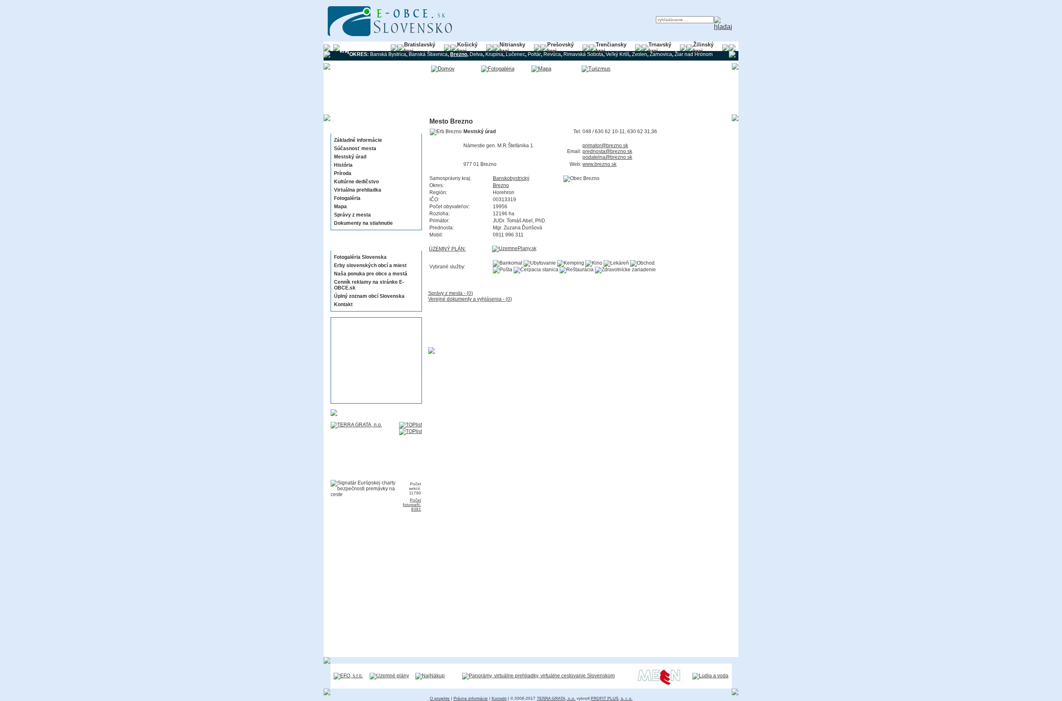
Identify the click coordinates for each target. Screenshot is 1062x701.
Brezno (501, 185)
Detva (476, 54)
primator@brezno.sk (605, 145)
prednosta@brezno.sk (607, 151)
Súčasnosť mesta (355, 148)
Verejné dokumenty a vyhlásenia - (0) (470, 299)
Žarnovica (661, 54)
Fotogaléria (347, 198)
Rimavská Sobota (583, 54)
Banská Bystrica (388, 54)
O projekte (440, 698)
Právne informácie (470, 698)
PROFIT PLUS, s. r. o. (612, 698)
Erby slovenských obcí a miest (370, 265)
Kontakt (343, 304)
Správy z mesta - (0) (450, 293)
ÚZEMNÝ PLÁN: (447, 249)
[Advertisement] (373, 360)
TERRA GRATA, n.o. (556, 698)
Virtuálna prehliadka (357, 190)
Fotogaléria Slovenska (360, 257)
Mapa (340, 206)
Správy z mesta (352, 215)
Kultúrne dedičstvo (356, 182)
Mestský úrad (350, 157)
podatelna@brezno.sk (607, 157)
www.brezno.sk (599, 164)
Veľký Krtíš (617, 54)
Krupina (494, 54)
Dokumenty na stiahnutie (363, 223)
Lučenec (515, 54)
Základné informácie (358, 140)
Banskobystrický (511, 178)
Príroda (342, 173)
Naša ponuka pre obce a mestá (370, 274)
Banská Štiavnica (428, 54)
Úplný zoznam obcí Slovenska (369, 296)
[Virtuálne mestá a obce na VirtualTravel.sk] (538, 676)
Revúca (552, 54)
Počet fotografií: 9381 (412, 504)
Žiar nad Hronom (694, 54)
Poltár (534, 54)
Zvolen (639, 54)
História (343, 165)
